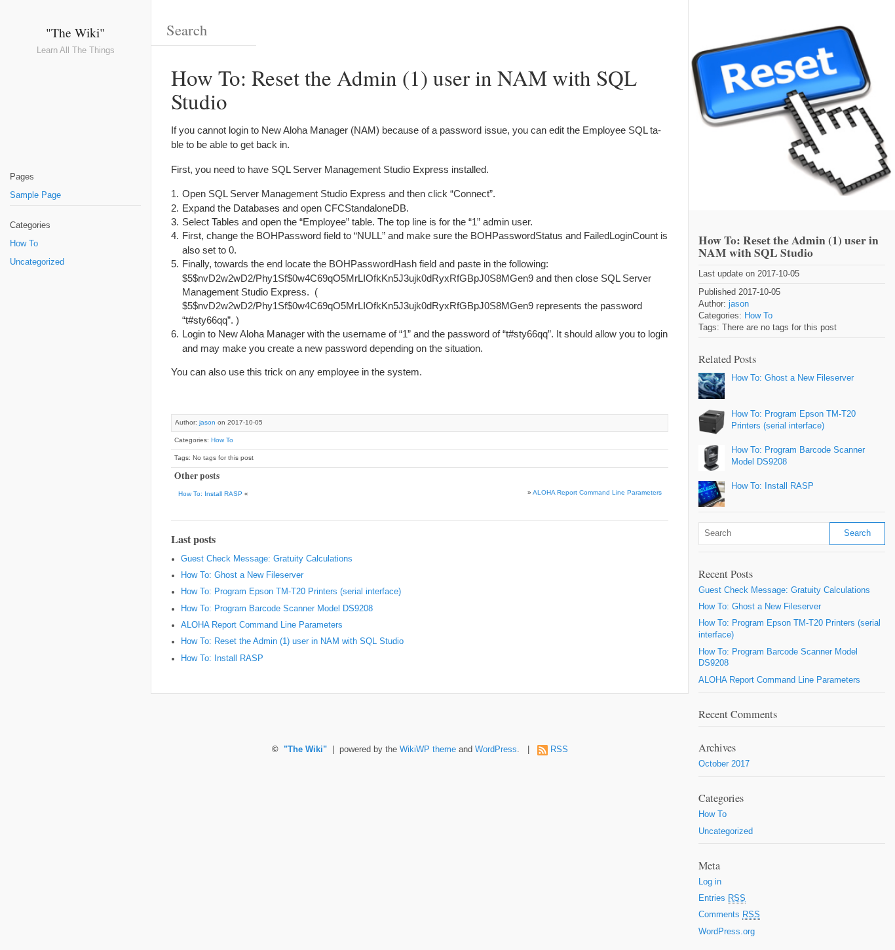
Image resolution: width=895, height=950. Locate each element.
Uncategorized (37, 262)
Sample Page (35, 195)
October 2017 (724, 764)
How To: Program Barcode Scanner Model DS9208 (277, 608)
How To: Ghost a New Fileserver (242, 575)
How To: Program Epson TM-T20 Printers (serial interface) (291, 591)
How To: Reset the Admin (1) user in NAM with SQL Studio (292, 641)
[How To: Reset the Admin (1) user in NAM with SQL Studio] (792, 105)
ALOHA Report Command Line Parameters (597, 492)
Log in (709, 881)
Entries (722, 898)
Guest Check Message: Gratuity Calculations (266, 558)
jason (207, 422)
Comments (729, 914)
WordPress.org (726, 931)
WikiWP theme (428, 749)
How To (24, 243)
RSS (559, 749)
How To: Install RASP (210, 493)
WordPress (496, 749)
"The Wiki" (75, 32)
